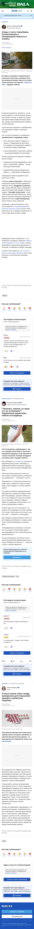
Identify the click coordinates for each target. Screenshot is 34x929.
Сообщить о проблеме (17, 911)
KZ (28, 11)
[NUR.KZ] (17, 11)
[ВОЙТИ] (31, 11)
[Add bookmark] (30, 661)
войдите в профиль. (11, 329)
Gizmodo (8, 741)
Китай (4, 841)
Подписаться (17, 557)
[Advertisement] (17, 99)
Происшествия (6, 398)
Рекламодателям (17, 916)
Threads (18, 461)
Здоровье (5, 683)
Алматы (4, 295)
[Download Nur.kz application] (17, 4)
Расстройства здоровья (16, 683)
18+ (17, 576)
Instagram (18, 389)
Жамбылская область (8, 576)
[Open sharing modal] (21, 661)
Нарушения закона (18, 398)
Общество (5, 22)
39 (30, 591)
